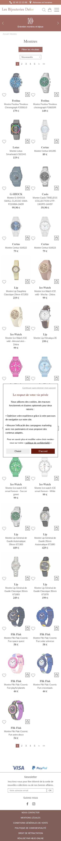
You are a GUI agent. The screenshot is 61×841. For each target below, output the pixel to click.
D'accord (43, 451)
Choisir (18, 451)
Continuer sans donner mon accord (39, 388)
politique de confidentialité (37, 443)
